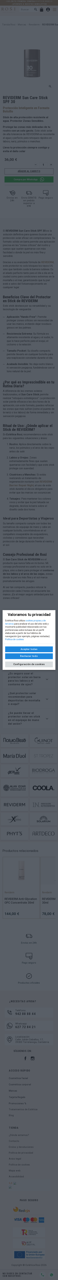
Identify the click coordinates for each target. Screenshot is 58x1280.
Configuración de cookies (29, 664)
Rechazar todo (29, 656)
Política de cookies (14, 639)
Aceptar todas (29, 649)
